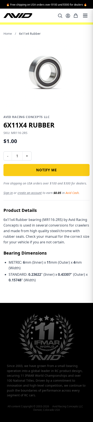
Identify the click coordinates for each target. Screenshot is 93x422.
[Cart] (75, 15)
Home (7, 33)
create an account (30, 193)
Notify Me (46, 170)
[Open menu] (85, 15)
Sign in (8, 193)
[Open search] (60, 15)
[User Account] (68, 15)
